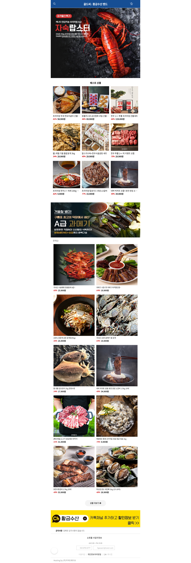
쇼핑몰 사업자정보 (94, 538)
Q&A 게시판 (107, 554)
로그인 (136, 4)
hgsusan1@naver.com (105, 548)
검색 (54, 4)
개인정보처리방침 (94, 554)
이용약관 (82, 554)
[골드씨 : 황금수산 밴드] (95, 7)
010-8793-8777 (85, 548)
